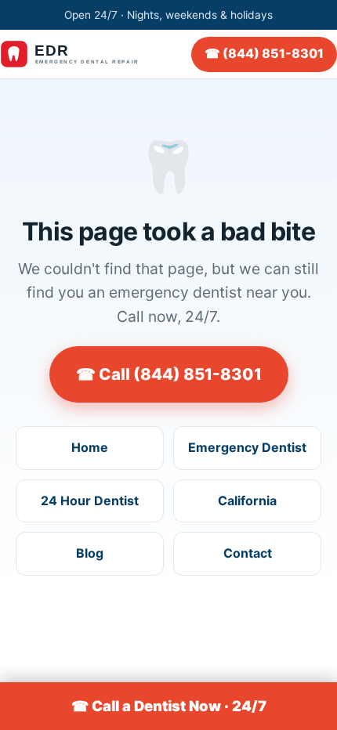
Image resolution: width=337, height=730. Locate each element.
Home (89, 447)
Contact (247, 553)
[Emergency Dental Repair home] (78, 54)
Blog (89, 553)
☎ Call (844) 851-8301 (169, 374)
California (247, 500)
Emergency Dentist (247, 447)
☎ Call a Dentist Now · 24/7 (168, 705)
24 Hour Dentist (90, 500)
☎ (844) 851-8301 (264, 53)
